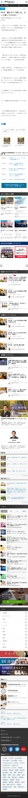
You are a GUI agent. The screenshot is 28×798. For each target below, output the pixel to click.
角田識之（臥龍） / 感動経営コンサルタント (15, 563)
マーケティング (13, 5)
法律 (9, 777)
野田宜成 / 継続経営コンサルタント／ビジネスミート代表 (17, 543)
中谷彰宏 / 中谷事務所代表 (12, 549)
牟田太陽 (21, 777)
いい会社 (5, 758)
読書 (4, 784)
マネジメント (15, 765)
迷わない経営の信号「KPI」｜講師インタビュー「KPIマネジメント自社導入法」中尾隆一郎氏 (17, 377)
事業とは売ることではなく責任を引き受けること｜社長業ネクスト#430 (17, 525)
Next (27, 266)
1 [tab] (1, 264)
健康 (15, 772)
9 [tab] (18, 264)
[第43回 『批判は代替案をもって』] (21, 223)
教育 (15, 637)
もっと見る (24, 475)
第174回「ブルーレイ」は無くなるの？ (16, 531)
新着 (2, 5)
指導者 (9, 774)
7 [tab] (14, 264)
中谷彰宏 (11, 770)
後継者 (4, 774)
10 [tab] (20, 264)
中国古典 (20, 767)
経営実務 (11, 782)
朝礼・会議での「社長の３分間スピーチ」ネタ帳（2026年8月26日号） (17, 561)
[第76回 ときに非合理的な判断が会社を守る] (3, 292)
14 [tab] (8, 266)
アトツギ (11, 758)
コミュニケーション (7, 763)
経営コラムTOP (4, 734)
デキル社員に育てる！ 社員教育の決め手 (21, 211)
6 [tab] (12, 264)
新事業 (4, 20)
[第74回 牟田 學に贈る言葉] (3, 346)
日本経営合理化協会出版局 (16, 284)
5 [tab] (9, 264)
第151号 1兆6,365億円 (12, 576)
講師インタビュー (11, 784)
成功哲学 (15, 640)
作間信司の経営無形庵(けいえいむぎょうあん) (11, 18)
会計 (11, 772)
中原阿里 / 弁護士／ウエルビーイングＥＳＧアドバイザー (17, 520)
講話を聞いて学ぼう (7, 786)
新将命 (18, 774)
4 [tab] (7, 264)
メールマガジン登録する (14, 601)
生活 (15, 644)
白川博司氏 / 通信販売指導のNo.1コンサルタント (16, 577)
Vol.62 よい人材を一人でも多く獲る (7, 208)
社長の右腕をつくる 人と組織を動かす (21, 234)
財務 (15, 786)
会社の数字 (5, 772)
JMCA (13, 795)
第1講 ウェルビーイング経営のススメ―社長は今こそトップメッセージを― (17, 517)
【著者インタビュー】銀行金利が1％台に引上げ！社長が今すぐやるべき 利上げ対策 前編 (17, 279)
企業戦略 (6, 5)
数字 (15, 628)
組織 (15, 631)
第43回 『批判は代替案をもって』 (21, 231)
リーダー (23, 5)
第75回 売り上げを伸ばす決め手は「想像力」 (17, 333)
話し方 (22, 782)
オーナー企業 (18, 758)
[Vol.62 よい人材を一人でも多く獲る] (7, 200)
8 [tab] (16, 264)
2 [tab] (3, 264)
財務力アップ (21, 786)
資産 (19, 5)
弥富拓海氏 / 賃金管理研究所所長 (13, 585)
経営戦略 (17, 782)
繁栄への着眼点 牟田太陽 (15, 294)
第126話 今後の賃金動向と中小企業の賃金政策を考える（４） (17, 583)
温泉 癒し (14, 777)
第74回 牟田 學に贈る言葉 (16, 345)
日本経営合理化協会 (6, 740)
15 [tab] (10, 266)
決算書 (4, 777)
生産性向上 (5, 779)
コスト (20, 760)
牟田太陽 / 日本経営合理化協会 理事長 (18, 296)
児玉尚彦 (20, 772)
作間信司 (12, 129)
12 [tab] (24, 264)
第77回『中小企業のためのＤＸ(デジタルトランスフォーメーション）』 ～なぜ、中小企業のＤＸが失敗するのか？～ (17, 539)
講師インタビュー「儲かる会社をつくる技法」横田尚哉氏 (17, 390)
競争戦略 (5, 782)
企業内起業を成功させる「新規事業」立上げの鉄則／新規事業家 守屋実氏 (17, 362)
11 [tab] (22, 264)
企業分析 (22, 770)
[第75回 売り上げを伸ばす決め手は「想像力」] (3, 334)
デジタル (16, 763)
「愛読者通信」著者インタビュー (17, 282)
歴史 (23, 774)
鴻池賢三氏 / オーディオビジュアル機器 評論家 (16, 533)
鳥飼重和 (5, 789)
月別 (11, 511)
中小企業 (5, 770)
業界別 (15, 634)
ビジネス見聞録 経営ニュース (16, 306)
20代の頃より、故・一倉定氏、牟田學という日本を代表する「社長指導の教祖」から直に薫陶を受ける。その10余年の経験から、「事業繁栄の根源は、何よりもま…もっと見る (13, 447)
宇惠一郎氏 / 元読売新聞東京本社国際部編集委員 (16, 556)
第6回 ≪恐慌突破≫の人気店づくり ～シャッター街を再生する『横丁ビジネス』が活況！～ (17, 569)
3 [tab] (5, 264)
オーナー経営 (6, 760)
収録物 (23, 511)
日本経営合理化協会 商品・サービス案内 (11, 737)
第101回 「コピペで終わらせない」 (15, 547)
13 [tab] (27, 264)
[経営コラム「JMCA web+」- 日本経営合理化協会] (9, 2)
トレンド (15, 625)
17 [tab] (15, 266)
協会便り (15, 647)
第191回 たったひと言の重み (7, 231)
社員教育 (12, 779)
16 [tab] (13, 266)
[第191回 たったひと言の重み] (7, 223)
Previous (1, 266)
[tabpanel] (7, 253)
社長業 (2, 8)
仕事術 (16, 770)
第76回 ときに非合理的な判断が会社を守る (17, 291)
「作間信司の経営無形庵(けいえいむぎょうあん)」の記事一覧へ (14, 185)
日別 (4, 511)
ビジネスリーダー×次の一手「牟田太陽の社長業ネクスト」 (7, 235)
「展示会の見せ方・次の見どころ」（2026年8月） (17, 304)
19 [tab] (19, 266)
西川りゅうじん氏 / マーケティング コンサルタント (17, 572)
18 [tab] (17, 266)
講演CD (19, 784)
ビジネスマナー (6, 765)
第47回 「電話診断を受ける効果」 (21, 208)
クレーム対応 (14, 760)
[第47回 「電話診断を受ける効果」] (21, 200)
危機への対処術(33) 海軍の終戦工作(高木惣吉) (17, 554)
